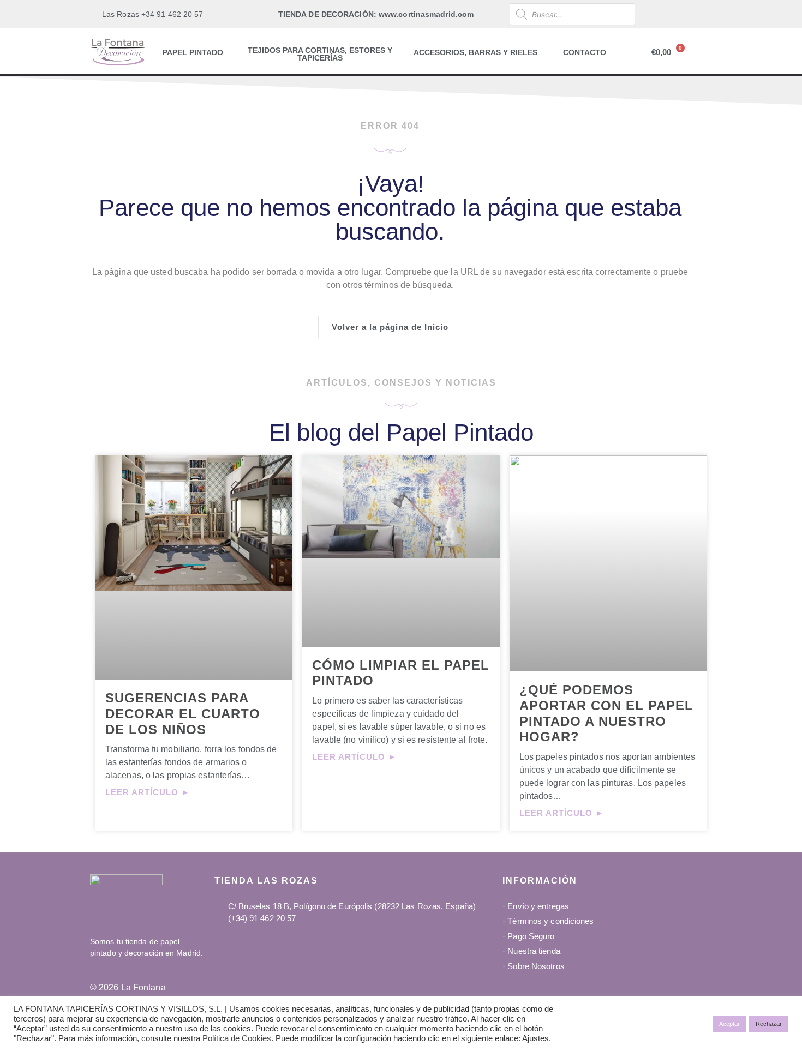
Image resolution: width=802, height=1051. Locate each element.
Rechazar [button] (769, 1023)
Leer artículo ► (147, 792)
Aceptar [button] (729, 1023)
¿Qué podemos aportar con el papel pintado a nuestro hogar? (606, 713)
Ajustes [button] (535, 1038)
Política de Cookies (236, 1038)
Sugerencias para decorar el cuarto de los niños (182, 713)
